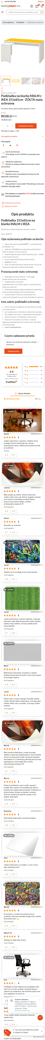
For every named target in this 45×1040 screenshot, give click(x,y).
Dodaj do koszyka (26, 126)
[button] (16, 393)
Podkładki (20, 22)
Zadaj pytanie (13, 351)
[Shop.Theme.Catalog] (3, 12)
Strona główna (8, 22)
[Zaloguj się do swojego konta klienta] (32, 6)
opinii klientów (11, 375)
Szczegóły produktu (22, 136)
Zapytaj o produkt (10, 206)
